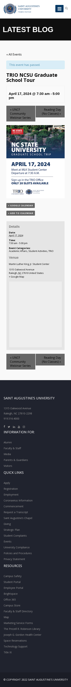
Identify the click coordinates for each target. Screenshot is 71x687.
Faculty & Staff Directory (18, 611)
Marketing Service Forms (18, 623)
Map (6, 617)
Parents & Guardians (16, 460)
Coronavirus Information (18, 500)
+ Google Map (16, 276)
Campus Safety (12, 576)
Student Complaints (15, 535)
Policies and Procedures (18, 553)
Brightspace (11, 593)
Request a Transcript (16, 512)
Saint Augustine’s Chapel (18, 518)
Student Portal (12, 582)
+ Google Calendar (20, 205)
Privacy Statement (14, 559)
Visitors (8, 466)
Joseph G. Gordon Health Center (22, 634)
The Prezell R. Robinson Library (22, 629)
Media (7, 454)
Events (7, 541)
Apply (7, 483)
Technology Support (15, 646)
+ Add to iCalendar (20, 213)
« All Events (14, 54)
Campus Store (12, 605)
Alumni (8, 442)
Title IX (8, 652)
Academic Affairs (18, 251)
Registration (11, 488)
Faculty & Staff (12, 448)
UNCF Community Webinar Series (20, 114)
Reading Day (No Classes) (51, 112)
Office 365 (10, 599)
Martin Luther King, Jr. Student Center (29, 264)
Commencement (13, 506)
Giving (7, 524)
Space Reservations (15, 640)
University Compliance (17, 547)
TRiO (51, 251)
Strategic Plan (12, 529)
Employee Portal (13, 588)
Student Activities (37, 251)
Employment (11, 494)
